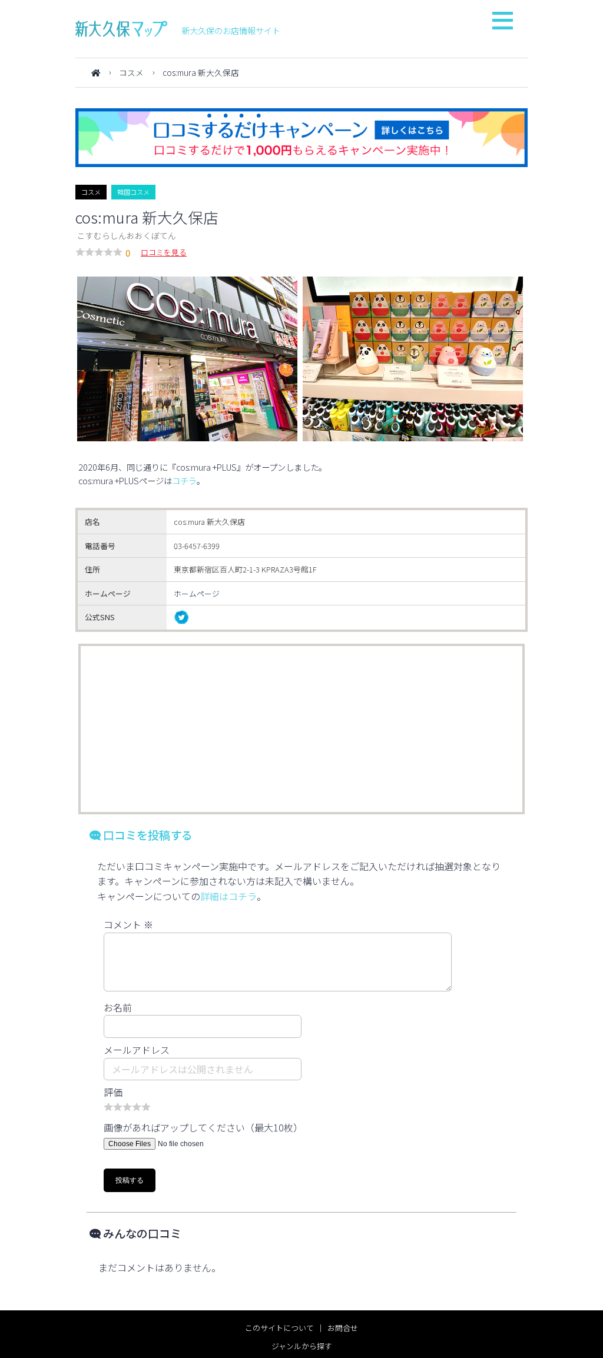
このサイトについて (279, 1327)
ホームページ (197, 593)
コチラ (184, 480)
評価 (113, 1092)
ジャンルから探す (301, 1346)
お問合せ (342, 1327)
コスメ (131, 72)
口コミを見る (164, 252)
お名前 (118, 1007)
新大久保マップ (121, 29)
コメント (128, 924)
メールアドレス (137, 1050)
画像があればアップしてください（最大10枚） (203, 1127)
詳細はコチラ (228, 896)
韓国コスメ (133, 192)
